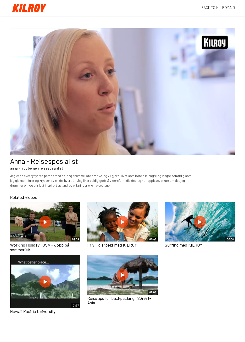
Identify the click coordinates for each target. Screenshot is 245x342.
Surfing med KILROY (183, 245)
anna (14, 168)
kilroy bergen (29, 168)
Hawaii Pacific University (33, 311)
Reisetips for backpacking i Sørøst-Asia (119, 300)
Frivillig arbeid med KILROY (112, 245)
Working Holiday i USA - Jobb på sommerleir (39, 247)
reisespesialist (51, 168)
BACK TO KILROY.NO (218, 7)
